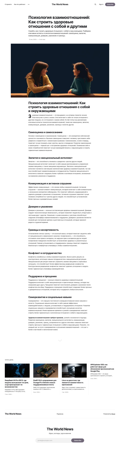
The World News (60, 4)
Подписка (60, 414)
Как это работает (19, 4)
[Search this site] (95, 4)
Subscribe (110, 4)
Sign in (101, 4)
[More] (28, 4)
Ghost (113, 414)
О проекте (8, 4)
